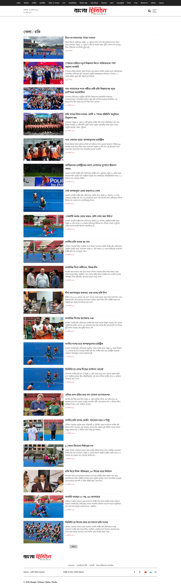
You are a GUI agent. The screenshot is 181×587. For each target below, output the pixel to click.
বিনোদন (104, 3)
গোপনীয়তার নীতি (82, 565)
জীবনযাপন (144, 3)
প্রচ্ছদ (18, 3)
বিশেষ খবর (83, 3)
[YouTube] (146, 572)
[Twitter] (139, 572)
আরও (73, 546)
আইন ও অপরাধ (53, 3)
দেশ (63, 3)
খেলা (111, 3)
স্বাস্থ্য (135, 3)
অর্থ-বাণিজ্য (94, 3)
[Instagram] (156, 572)
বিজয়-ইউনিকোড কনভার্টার (104, 565)
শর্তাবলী (91, 565)
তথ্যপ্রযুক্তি (120, 3)
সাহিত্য (153, 3)
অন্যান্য (161, 3)
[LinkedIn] (151, 572)
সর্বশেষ (26, 3)
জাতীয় (34, 3)
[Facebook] (134, 572)
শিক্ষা (129, 3)
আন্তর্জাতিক (72, 3)
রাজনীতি (42, 3)
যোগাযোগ (71, 565)
